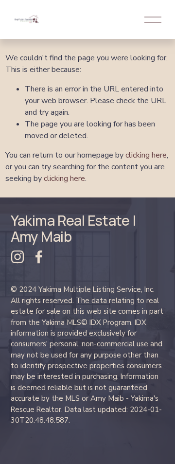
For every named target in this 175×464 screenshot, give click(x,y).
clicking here (146, 155)
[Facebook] (39, 257)
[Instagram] (17, 257)
